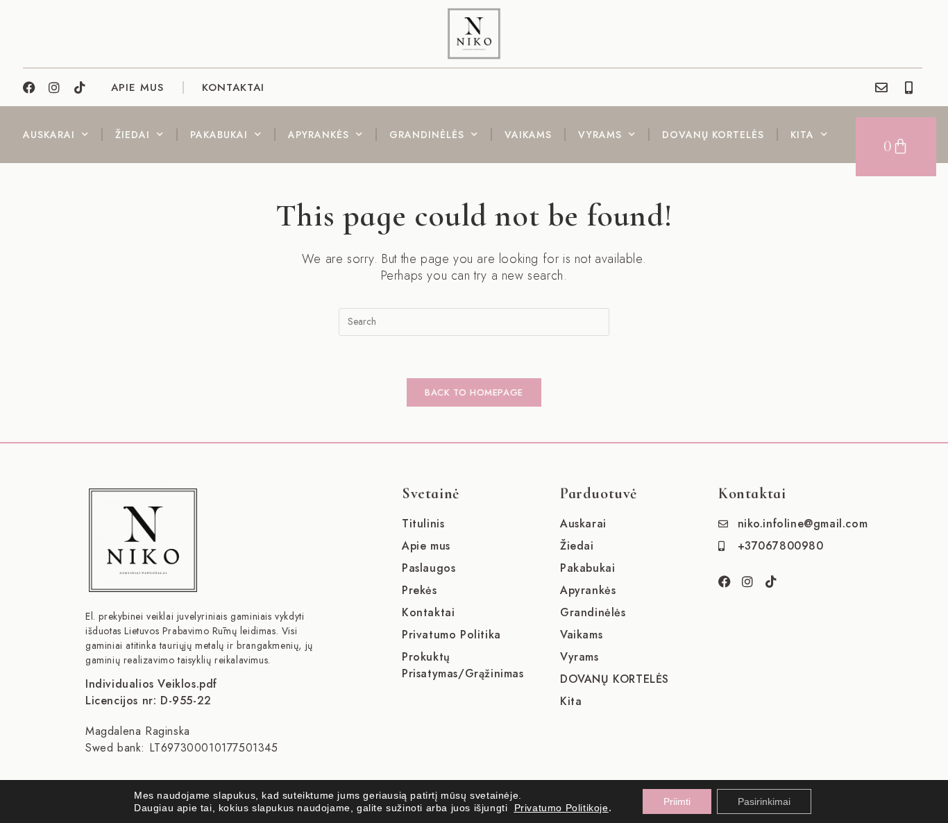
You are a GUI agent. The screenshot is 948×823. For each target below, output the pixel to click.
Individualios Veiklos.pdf (151, 684)
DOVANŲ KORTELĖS (713, 135)
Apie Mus (137, 87)
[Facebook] (29, 87)
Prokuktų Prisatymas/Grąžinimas (463, 665)
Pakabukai (219, 135)
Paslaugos (428, 568)
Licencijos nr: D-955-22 (148, 701)
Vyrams (600, 135)
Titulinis (423, 524)
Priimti (677, 801)
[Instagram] (55, 87)
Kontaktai (233, 87)
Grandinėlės (426, 135)
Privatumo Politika (451, 635)
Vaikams (528, 135)
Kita (802, 135)
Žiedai (132, 135)
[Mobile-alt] (909, 87)
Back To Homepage (474, 392)
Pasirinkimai (764, 801)
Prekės (419, 590)
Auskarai (49, 135)
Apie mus (426, 546)
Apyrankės (318, 135)
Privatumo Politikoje (561, 807)
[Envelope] (881, 87)
